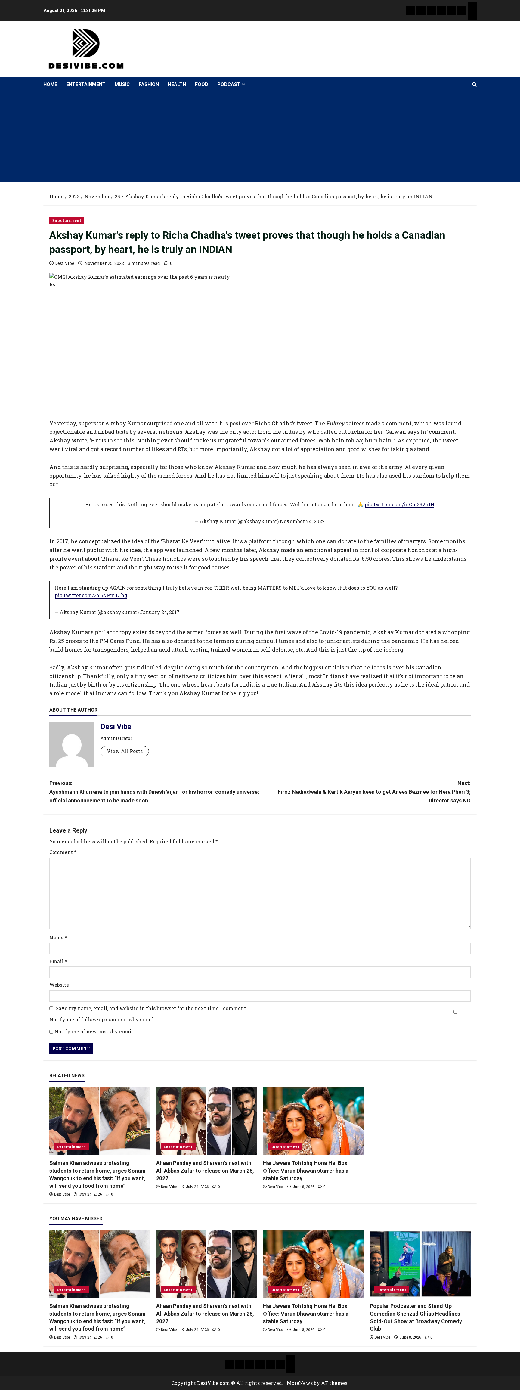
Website (59, 985)
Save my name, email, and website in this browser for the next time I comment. (151, 1008)
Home (50, 84)
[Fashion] (441, 10)
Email (58, 961)
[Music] (431, 10)
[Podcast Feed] (472, 15)
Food (201, 84)
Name (58, 937)
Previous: (154, 792)
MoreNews (300, 1383)
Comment (62, 852)
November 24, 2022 (302, 521)
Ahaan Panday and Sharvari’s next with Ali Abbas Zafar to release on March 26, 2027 (205, 1170)
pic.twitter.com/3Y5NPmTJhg (91, 595)
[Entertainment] (421, 10)
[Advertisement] (260, 137)
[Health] (451, 10)
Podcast (228, 84)
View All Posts (125, 751)
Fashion (149, 84)
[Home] (410, 10)
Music (122, 84)
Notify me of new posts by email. (94, 1031)
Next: (374, 792)
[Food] (461, 10)
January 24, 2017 (160, 612)
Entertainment (86, 84)
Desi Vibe (64, 263)
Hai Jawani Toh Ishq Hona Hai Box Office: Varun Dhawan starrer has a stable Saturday (305, 1170)
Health (177, 84)
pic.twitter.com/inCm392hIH (399, 504)
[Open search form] (474, 84)
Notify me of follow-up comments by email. (102, 1019)
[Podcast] (472, 6)
